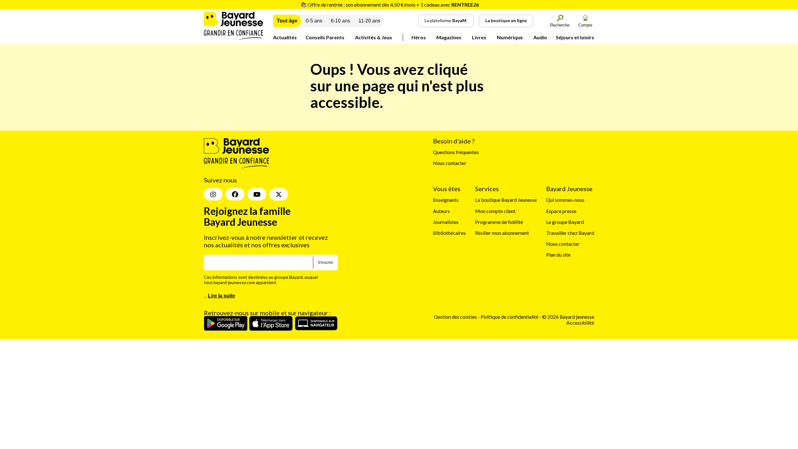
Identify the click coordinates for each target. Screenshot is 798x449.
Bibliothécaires (449, 233)
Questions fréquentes (456, 152)
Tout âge (287, 20)
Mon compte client (495, 211)
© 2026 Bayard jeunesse (568, 317)
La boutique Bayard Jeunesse (506, 200)
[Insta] (213, 194)
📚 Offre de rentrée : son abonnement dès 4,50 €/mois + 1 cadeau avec (389, 4)
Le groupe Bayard (565, 222)
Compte (585, 25)
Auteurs (441, 211)
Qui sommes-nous (565, 200)
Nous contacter (449, 163)
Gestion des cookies (455, 317)
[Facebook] (235, 194)
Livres (479, 37)
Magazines (448, 37)
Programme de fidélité (499, 222)
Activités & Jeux (373, 37)
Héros (418, 37)
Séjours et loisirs (575, 37)
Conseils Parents (324, 37)
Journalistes (446, 222)
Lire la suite (221, 295)
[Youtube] (257, 194)
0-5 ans (314, 20)
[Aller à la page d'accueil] (233, 38)
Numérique (510, 37)
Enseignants (446, 200)
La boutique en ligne (506, 20)
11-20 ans (369, 20)
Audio (540, 37)
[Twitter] (278, 194)
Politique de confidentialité (510, 317)
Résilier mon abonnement (502, 233)
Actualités (285, 37)
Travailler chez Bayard (570, 233)
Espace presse (561, 211)
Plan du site (558, 255)
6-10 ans (340, 20)
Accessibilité (580, 323)
